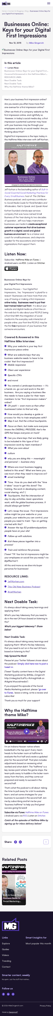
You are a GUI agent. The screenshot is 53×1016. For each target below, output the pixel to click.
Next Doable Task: (13, 80)
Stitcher (41, 263)
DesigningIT (13, 1012)
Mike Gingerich (36, 43)
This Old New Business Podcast (24, 586)
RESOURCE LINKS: (13, 77)
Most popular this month (38, 943)
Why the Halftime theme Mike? (19, 87)
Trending (6, 961)
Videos (5, 955)
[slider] (12, 741)
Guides (5, 949)
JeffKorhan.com (16, 581)
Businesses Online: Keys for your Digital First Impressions (26, 71)
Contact (6, 966)
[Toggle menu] (48, 3)
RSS (24, 263)
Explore (6, 943)
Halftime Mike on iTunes (27, 259)
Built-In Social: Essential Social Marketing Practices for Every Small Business (26, 193)
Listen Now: (13, 68)
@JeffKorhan (14, 591)
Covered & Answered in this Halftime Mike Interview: (26, 74)
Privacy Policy (45, 1006)
